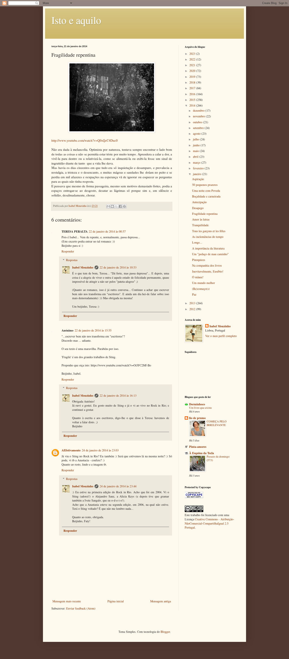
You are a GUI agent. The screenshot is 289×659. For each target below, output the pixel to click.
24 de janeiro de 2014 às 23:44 (118, 486)
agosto (197, 134)
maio (196, 151)
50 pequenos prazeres (204, 185)
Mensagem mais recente (66, 601)
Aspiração (198, 179)
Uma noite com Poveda (206, 191)
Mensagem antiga (160, 601)
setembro (199, 128)
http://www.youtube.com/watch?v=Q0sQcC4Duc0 (84, 140)
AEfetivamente (71, 450)
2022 (192, 59)
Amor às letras (200, 219)
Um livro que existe (200, 408)
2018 (192, 82)
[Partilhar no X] (116, 206)
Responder (68, 251)
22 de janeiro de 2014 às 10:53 (118, 267)
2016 (192, 94)
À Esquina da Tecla (201, 453)
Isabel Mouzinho (82, 267)
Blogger (165, 632)
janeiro (197, 174)
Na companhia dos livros (207, 265)
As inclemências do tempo (207, 237)
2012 (192, 309)
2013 (192, 303)
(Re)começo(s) (201, 289)
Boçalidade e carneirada (206, 196)
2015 (192, 100)
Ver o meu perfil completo (221, 336)
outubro (198, 122)
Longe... (197, 242)
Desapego (198, 208)
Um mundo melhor (203, 283)
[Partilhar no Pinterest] (124, 206)
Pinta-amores (197, 446)
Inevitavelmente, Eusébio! (207, 271)
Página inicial (115, 601)
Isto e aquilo (76, 20)
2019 (192, 77)
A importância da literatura (208, 248)
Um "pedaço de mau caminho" (210, 254)
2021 (192, 65)
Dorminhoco (197, 404)
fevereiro (199, 168)
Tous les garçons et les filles (208, 231)
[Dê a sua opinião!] (112, 206)
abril (196, 157)
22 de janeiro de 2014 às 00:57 (107, 231)
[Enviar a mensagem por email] (108, 206)
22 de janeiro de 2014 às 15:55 (93, 330)
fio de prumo (197, 418)
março (197, 162)
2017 (192, 88)
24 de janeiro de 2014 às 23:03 (100, 450)
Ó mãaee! (198, 277)
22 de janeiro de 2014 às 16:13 (118, 395)
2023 (192, 54)
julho (196, 139)
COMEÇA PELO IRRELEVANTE (217, 423)
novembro (199, 116)
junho (197, 145)
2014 (192, 105)
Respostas (71, 260)
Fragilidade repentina (204, 214)
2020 (192, 71)
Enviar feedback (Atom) (80, 608)
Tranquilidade (200, 225)
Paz (194, 294)
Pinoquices (198, 260)
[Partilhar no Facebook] (120, 206)
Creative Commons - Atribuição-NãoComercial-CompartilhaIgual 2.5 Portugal (209, 523)
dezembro (199, 110)
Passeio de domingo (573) (218, 458)
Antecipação (199, 202)
